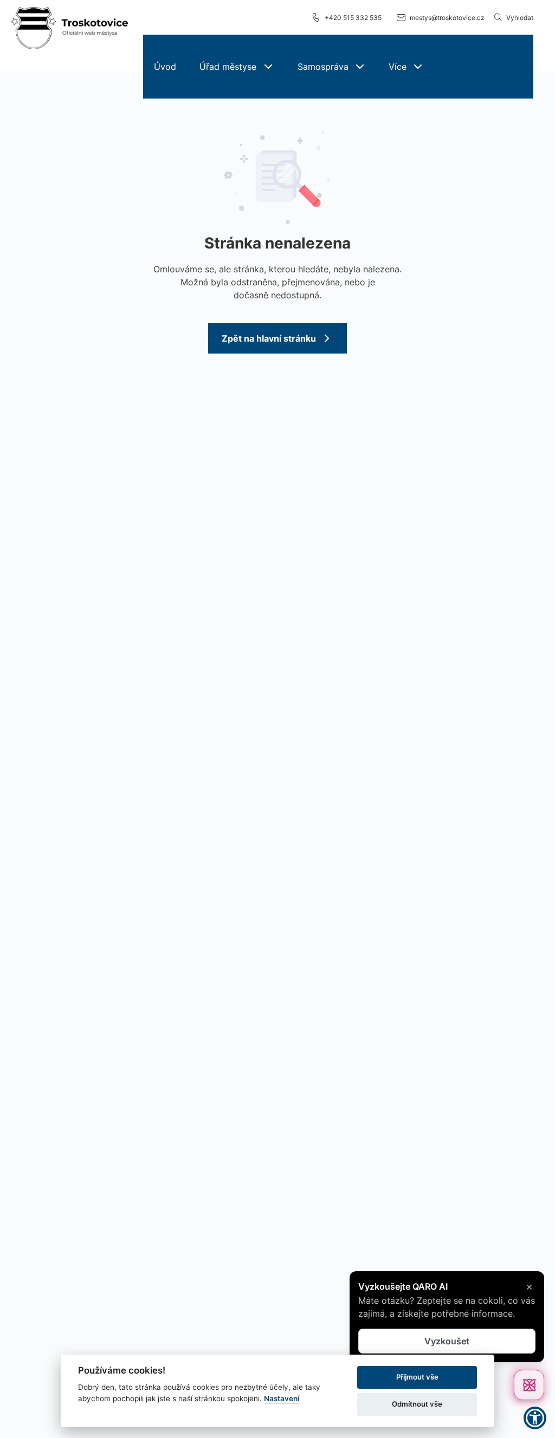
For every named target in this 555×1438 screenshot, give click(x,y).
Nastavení (282, 1398)
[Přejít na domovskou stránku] (69, 28)
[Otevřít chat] (529, 1385)
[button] (236, 67)
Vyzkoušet (446, 1339)
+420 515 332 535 (353, 18)
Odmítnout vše (417, 1404)
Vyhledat (519, 18)
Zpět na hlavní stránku (269, 338)
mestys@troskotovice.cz (447, 18)
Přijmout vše (417, 1376)
